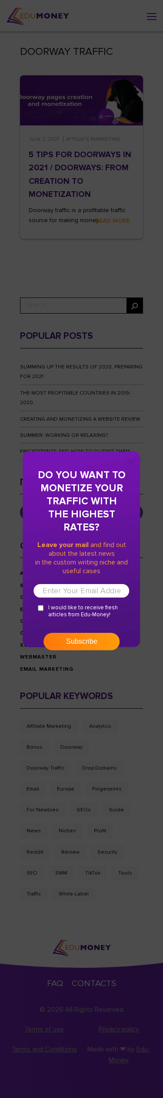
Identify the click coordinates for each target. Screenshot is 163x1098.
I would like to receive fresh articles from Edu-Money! (83, 611)
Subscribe (81, 641)
